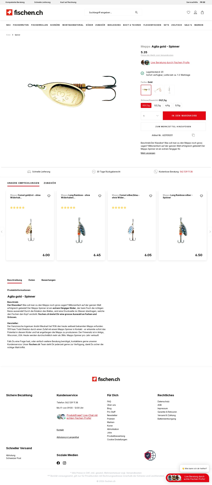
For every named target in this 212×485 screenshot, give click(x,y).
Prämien (111, 419)
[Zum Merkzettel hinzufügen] (49, 196)
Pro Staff (111, 412)
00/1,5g (146, 105)
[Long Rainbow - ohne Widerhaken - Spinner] (81, 230)
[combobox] (109, 12)
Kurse (110, 425)
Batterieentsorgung (167, 419)
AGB (160, 405)
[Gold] (146, 90)
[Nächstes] (210, 231)
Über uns (111, 405)
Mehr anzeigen (148, 153)
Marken (110, 422)
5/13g (177, 105)
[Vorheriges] (2, 231)
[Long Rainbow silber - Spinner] (182, 230)
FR (201, 2)
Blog (109, 408)
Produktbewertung (116, 436)
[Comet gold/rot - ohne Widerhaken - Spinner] (30, 230)
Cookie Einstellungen (117, 439)
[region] (72, 91)
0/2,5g (157, 105)
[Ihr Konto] (195, 12)
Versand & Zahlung (167, 415)
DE (204, 2)
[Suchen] (138, 12)
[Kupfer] (157, 90)
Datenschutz (163, 401)
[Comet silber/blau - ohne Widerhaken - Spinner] (132, 230)
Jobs (109, 432)
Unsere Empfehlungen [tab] (23, 183)
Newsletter (112, 415)
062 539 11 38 (186, 171)
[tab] (14, 280)
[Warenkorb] (202, 12)
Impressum (163, 408)
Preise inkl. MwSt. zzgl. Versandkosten (157, 55)
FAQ (109, 401)
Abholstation (113, 429)
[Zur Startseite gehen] (24, 12)
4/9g (167, 105)
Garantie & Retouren (167, 412)
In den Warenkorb (184, 115)
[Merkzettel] (188, 12)
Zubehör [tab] (50, 183)
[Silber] (169, 90)
